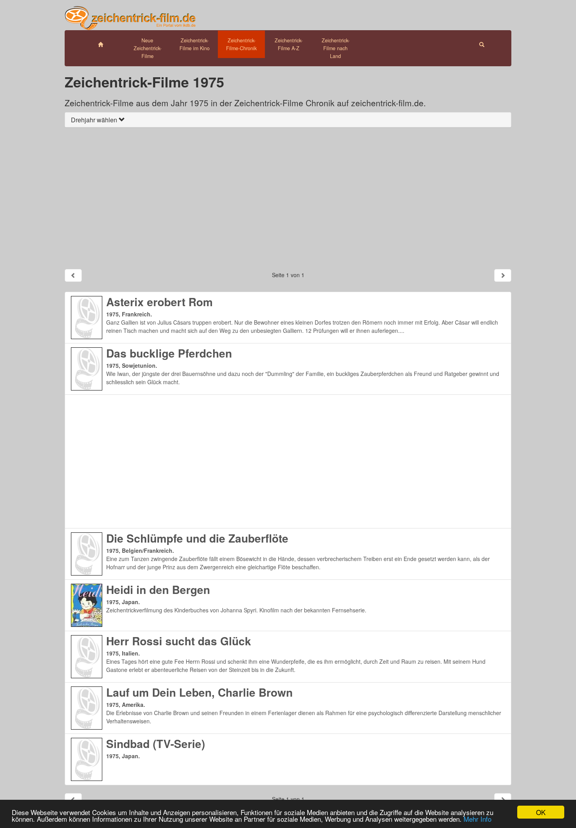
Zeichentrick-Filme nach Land (336, 48)
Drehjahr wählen (95, 119)
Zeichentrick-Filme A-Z (288, 44)
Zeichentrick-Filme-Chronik (241, 44)
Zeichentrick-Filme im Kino (194, 44)
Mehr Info (477, 819)
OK (540, 812)
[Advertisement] (288, 198)
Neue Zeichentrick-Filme (147, 48)
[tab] (288, 120)
